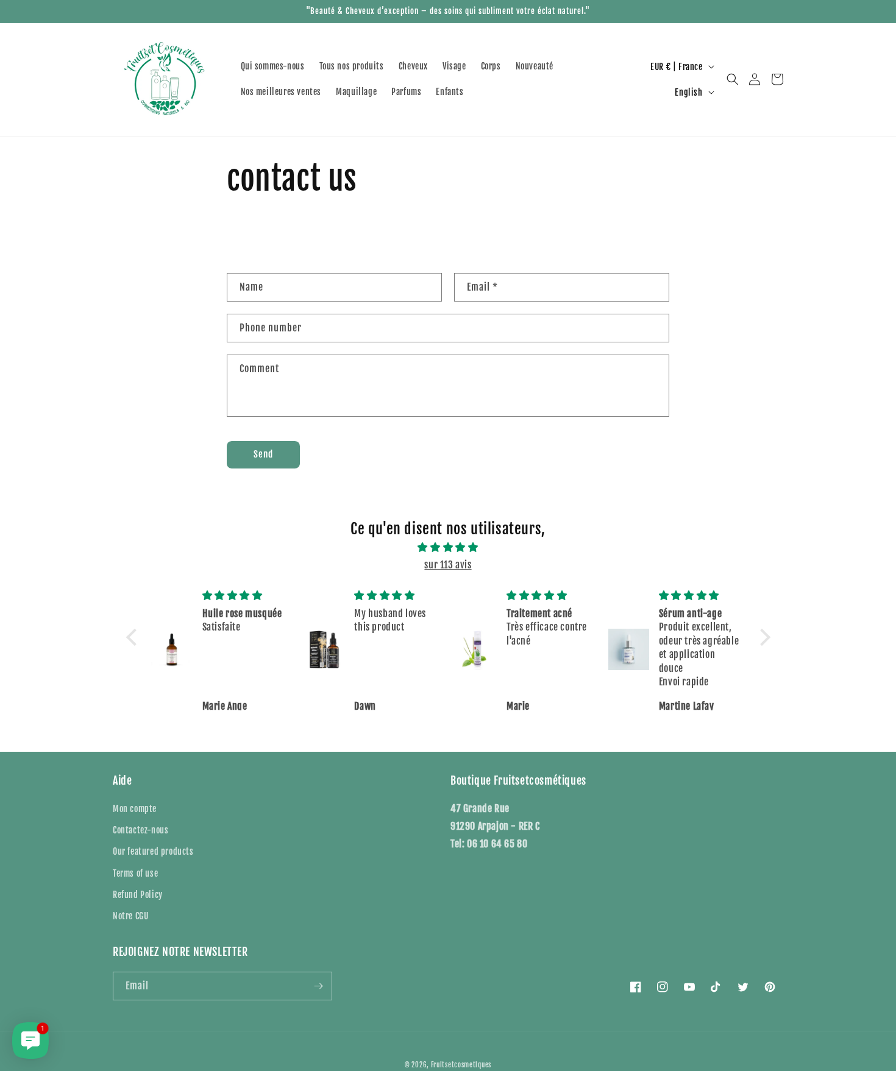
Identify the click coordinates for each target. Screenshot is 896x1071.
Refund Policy (138, 894)
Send (263, 454)
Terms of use (135, 873)
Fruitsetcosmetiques (461, 1065)
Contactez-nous (140, 830)
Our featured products (153, 851)
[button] (732, 79)
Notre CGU (130, 916)
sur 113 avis (447, 565)
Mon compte (135, 809)
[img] (448, 547)
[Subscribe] (318, 986)
